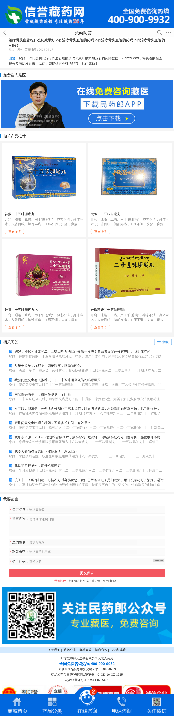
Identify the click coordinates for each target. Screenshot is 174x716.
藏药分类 (70, 650)
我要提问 (163, 342)
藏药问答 (85, 650)
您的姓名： (19, 542)
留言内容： (19, 518)
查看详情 (14, 231)
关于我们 (54, 650)
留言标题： (19, 510)
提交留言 (87, 573)
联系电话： (19, 552)
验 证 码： (19, 561)
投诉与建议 (118, 650)
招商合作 (101, 650)
